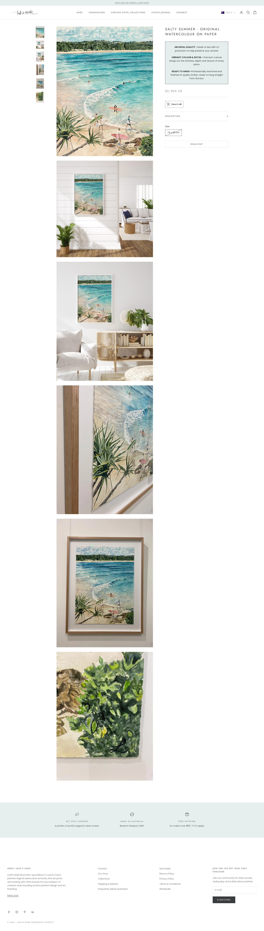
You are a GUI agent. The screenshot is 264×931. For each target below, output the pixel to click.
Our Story (103, 873)
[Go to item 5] (40, 83)
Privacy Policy (167, 878)
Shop (80, 12)
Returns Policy (167, 873)
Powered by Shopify (42, 922)
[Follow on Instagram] (16, 912)
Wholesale (165, 888)
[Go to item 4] (40, 69)
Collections (104, 878)
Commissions (97, 12)
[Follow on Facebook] (8, 912)
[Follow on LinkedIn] (32, 912)
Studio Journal (161, 12)
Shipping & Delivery (108, 883)
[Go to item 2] (40, 44)
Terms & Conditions (170, 883)
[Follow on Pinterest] (24, 912)
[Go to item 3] (40, 56)
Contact (102, 868)
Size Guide (165, 868)
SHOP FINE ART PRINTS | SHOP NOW (132, 3)
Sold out (197, 144)
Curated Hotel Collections (128, 12)
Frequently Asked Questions (113, 888)
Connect (182, 12)
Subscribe (224, 899)
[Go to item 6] (40, 97)
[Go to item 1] (40, 32)
